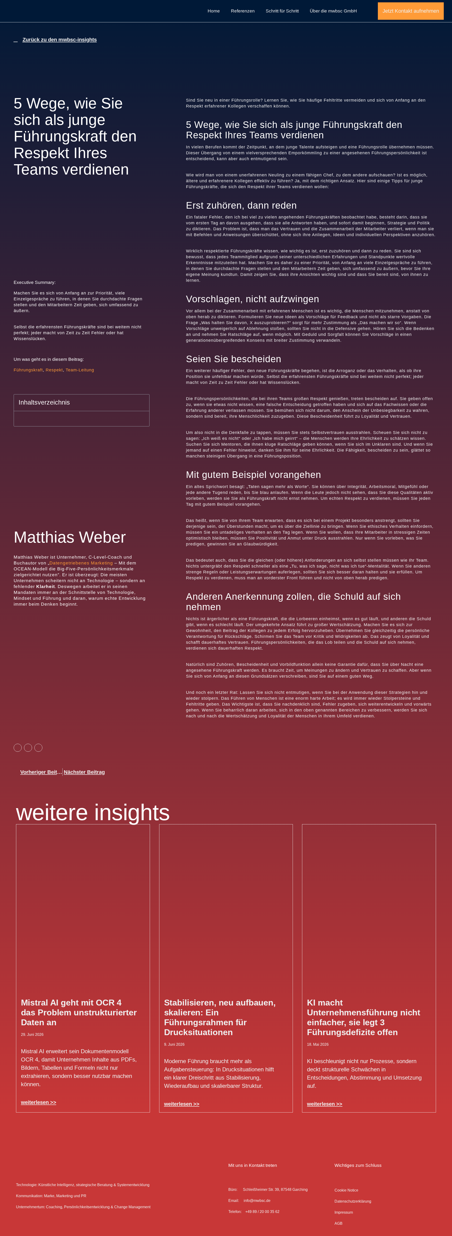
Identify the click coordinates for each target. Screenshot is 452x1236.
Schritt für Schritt (282, 10)
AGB (339, 1223)
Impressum (344, 1212)
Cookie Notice (346, 1190)
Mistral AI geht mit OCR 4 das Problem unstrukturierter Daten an (79, 1012)
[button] (143, 402)
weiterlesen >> (38, 1102)
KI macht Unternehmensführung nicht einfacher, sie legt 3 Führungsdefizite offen (363, 1017)
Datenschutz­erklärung (353, 1201)
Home (214, 10)
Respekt (54, 370)
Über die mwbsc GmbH (333, 10)
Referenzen (243, 10)
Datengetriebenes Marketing (81, 562)
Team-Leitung (80, 370)
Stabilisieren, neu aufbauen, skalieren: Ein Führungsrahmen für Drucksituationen (220, 1017)
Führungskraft (28, 370)
